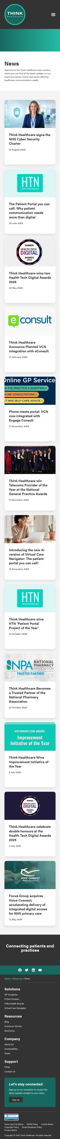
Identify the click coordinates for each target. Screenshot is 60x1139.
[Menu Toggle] (53, 14)
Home (7, 978)
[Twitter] (26, 970)
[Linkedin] (33, 970)
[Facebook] (20, 970)
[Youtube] (40, 970)
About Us (17, 978)
